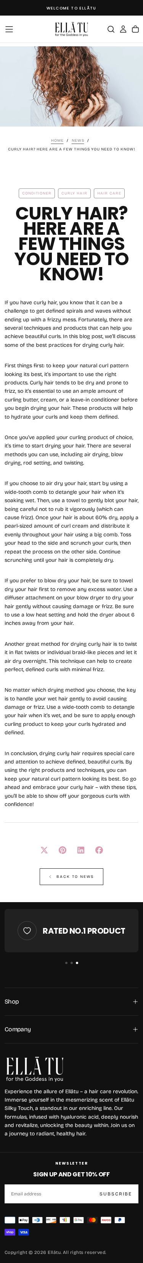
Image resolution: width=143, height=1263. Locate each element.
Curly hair (74, 193)
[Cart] (135, 29)
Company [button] (18, 1029)
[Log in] (123, 29)
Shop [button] (12, 1001)
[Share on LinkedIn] (81, 850)
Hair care (109, 193)
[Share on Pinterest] (62, 850)
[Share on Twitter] (44, 850)
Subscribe (116, 1194)
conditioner (36, 193)
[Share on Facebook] (99, 850)
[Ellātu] (35, 1069)
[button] (9, 29)
